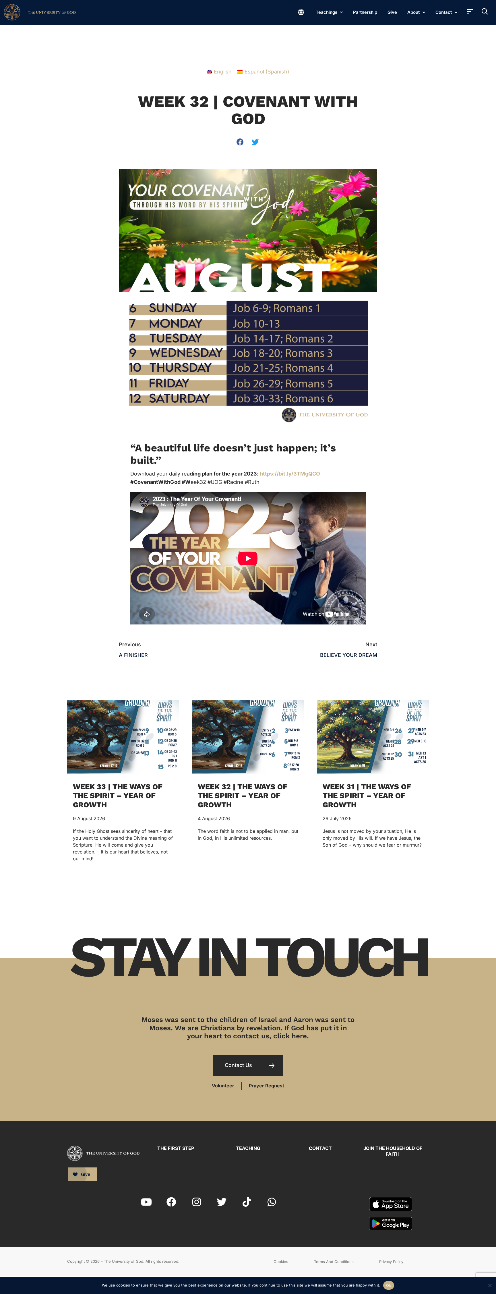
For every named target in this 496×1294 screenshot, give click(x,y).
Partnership (365, 12)
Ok (388, 1285)
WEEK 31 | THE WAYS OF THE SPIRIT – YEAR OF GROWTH (367, 795)
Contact (443, 12)
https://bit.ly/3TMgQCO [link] (290, 474)
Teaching (248, 1148)
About (413, 12)
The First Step (175, 1148)
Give (392, 12)
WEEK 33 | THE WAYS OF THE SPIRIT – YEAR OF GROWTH (117, 795)
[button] (240, 142)
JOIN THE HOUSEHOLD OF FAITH (392, 1151)
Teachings (326, 12)
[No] (489, 1285)
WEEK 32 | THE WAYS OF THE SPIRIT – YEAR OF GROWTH (242, 795)
